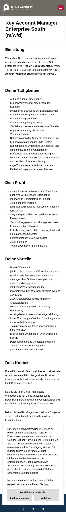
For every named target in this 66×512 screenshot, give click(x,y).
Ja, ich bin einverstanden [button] (33, 492)
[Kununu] (43, 509)
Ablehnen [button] (46, 498)
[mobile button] (61, 7)
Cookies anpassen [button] (19, 498)
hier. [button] (46, 484)
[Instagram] (23, 509)
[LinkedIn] (33, 509)
